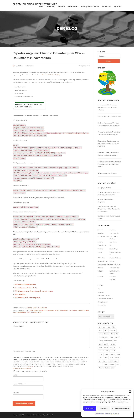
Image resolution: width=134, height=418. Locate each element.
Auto (108, 327)
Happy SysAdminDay (104, 188)
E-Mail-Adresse (19, 384)
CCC (99, 289)
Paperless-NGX (83, 310)
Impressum (116, 413)
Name (15, 375)
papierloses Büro (19, 312)
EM (117, 334)
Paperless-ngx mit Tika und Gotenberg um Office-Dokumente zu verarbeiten (109, 208)
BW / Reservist (114, 233)
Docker (42, 310)
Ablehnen (103, 408)
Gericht (106, 344)
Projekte (100, 268)
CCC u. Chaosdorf (103, 236)
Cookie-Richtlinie (99, 413)
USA (100, 364)
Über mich (61, 6)
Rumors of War (114, 268)
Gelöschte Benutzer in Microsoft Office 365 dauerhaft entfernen (107, 107)
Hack (100, 347)
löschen (29, 366)
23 (99, 327)
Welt (118, 364)
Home (41, 6)
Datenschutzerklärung (22, 368)
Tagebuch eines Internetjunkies (35, 4)
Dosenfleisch (102, 245)
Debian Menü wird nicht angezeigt (27, 298)
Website (16, 393)
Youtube (107, 368)
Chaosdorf (101, 292)
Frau (115, 340)
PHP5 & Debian (20, 294)
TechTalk (100, 277)
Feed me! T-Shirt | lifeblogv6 (107, 153)
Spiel (110, 361)
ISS (107, 351)
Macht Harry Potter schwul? (112, 116)
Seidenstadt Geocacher (105, 299)
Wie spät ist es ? (103, 302)
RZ (99, 361)
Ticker (116, 361)
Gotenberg (50, 310)
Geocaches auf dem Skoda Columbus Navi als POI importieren (108, 143)
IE (119, 347)
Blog (114, 327)
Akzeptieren (90, 408)
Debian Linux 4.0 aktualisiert (25, 284)
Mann (100, 357)
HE (111, 347)
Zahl (114, 368)
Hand (106, 347)
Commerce (113, 242)
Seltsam (100, 271)
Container (34, 310)
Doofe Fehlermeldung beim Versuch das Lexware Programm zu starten (109, 164)
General (100, 249)
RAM (111, 357)
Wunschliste (102, 305)
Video (105, 364)
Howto (88, 66)
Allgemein (113, 230)
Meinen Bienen (73, 6)
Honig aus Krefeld (104, 295)
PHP (106, 357)
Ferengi (118, 337)
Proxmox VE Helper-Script (50, 75)
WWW (100, 368)
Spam (104, 361)
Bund (100, 330)
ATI (104, 327)
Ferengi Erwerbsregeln (105, 340)
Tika (39, 312)
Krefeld (113, 351)
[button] (130, 392)
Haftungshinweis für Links (90, 6)
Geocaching (50, 6)
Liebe (100, 354)
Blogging (100, 233)
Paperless (73, 310)
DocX (31, 66)
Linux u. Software (40, 308)
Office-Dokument (61, 310)
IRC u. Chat (101, 258)
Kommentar (18, 326)
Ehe (112, 334)
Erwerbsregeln (103, 337)
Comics (100, 242)
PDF (28, 312)
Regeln (117, 357)
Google (113, 344)
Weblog (112, 364)
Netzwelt (112, 261)
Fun (111, 245)
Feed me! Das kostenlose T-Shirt (107, 155)
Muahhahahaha (103, 261)
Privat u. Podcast (115, 264)
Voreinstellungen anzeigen (121, 408)
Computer (112, 330)
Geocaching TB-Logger (110, 173)
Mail (118, 354)
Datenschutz (108, 413)
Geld (100, 344)
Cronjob (106, 334)
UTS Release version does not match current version (34, 291)
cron (100, 334)
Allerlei (100, 230)
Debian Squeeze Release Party (26, 288)
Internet (101, 351)
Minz (99, 173)
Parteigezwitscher (103, 264)
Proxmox (34, 312)
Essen (111, 337)
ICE (115, 347)
